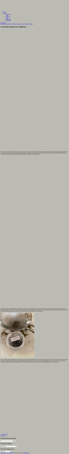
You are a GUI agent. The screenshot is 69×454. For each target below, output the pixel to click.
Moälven (8, 16)
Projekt (4, 13)
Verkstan (31, 23)
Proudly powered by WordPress (7, 452)
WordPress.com (26, 452)
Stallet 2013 (8, 19)
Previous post (4, 434)
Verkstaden (8, 20)
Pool (7, 18)
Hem (4, 11)
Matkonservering (8, 23)
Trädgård (27, 23)
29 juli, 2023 (3, 22)
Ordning (22, 23)
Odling (14, 23)
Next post (3, 435)
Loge (7, 15)
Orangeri (18, 23)
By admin (3, 23)
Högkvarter (8, 14)
